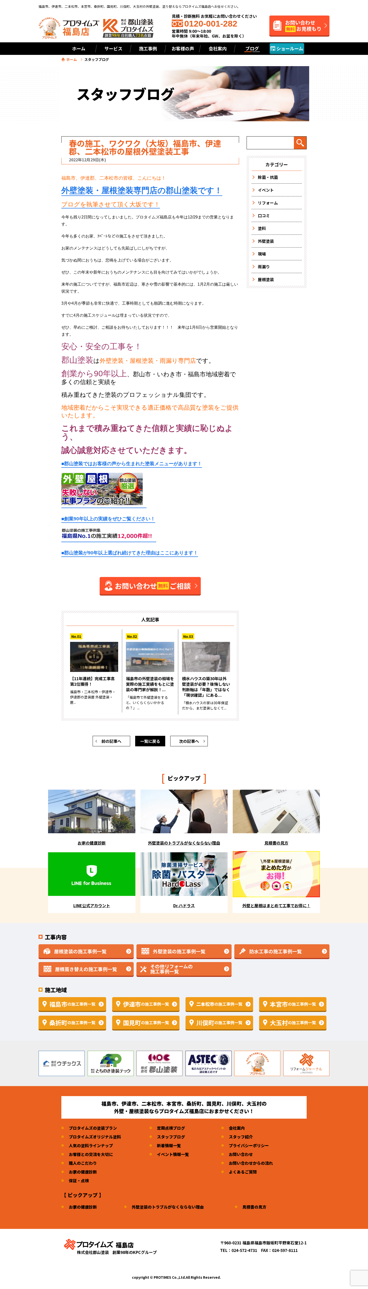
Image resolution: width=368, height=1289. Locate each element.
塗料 (262, 228)
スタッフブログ (171, 1137)
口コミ (264, 215)
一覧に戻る (150, 741)
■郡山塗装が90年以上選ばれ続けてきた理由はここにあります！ (129, 552)
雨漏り (264, 267)
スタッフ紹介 (241, 1137)
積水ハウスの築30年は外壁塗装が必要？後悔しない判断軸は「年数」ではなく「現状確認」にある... (206, 687)
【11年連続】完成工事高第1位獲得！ (92, 681)
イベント (266, 190)
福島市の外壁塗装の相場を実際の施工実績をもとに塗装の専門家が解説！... (150, 684)
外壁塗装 (266, 241)
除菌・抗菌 (268, 177)
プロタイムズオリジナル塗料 (95, 1137)
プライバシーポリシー (249, 1145)
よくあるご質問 (243, 1172)
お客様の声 (182, 48)
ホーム (78, 48)
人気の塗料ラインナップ (91, 1145)
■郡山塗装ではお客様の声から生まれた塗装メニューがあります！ (131, 463)
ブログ (252, 48)
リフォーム (268, 203)
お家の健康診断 (83, 1172)
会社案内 (237, 1128)
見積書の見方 (254, 1207)
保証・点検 (79, 1181)
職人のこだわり (83, 1163)
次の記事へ (189, 741)
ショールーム (289, 48)
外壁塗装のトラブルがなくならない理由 (168, 1207)
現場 (262, 254)
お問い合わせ (241, 1154)
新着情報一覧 (169, 1145)
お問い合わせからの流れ (251, 1163)
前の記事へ (111, 741)
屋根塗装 (266, 279)
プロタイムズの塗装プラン (93, 1128)
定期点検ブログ (171, 1128)
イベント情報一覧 (173, 1154)
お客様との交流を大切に (91, 1154)
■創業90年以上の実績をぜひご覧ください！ (108, 518)
